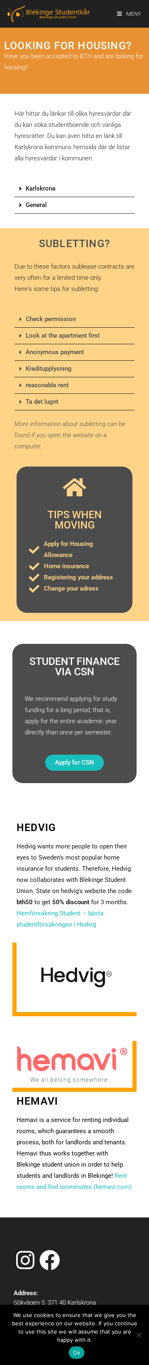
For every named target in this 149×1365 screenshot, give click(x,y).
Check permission (51, 319)
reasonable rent (47, 385)
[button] (74, 189)
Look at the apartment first (63, 335)
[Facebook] (49, 1260)
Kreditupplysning (49, 368)
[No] (139, 1335)
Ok (76, 1352)
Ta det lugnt (42, 401)
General (36, 205)
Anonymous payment (55, 352)
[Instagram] (25, 1260)
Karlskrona (40, 188)
